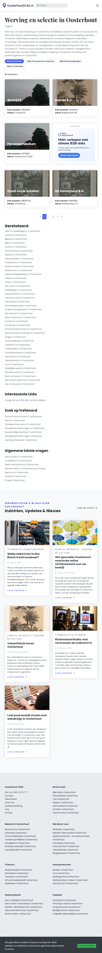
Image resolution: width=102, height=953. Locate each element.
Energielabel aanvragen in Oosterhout (25, 428)
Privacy (8, 812)
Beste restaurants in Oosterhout (22, 464)
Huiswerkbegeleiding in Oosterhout (23, 274)
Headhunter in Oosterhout (18, 270)
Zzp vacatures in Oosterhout (20, 384)
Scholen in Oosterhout (16, 321)
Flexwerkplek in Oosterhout (19, 258)
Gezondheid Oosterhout (65, 805)
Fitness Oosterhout (15, 480)
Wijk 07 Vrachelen (15, 66)
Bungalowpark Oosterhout (66, 853)
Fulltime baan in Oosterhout (19, 266)
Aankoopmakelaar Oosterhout (21, 440)
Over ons (9, 802)
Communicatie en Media (70, 635)
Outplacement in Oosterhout (20, 293)
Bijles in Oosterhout (15, 242)
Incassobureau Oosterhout (67, 907)
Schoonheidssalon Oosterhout (20, 836)
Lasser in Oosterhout (15, 278)
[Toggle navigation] (97, 6)
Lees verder (15, 590)
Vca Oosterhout (61, 873)
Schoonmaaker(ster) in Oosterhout (23, 329)
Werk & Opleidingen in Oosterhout (22, 231)
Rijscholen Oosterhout (64, 792)
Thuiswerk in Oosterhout (17, 344)
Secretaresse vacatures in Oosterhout (25, 333)
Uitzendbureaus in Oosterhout (20, 352)
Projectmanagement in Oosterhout (23, 309)
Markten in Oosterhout (17, 472)
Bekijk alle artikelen (86, 508)
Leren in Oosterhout (15, 282)
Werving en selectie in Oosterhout (22, 380)
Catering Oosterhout (16, 832)
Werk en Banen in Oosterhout (20, 376)
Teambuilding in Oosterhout (19, 340)
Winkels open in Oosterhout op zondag (25, 468)
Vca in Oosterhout (14, 364)
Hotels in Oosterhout (15, 476)
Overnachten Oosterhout (66, 846)
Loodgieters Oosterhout (17, 843)
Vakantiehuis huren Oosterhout (20, 645)
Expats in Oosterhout (16, 254)
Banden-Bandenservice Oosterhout (23, 907)
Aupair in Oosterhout (15, 235)
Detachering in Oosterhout (19, 250)
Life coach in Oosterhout (17, 286)
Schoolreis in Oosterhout (17, 325)
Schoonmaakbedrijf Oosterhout (21, 880)
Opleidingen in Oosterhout (18, 289)
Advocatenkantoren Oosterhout (22, 910)
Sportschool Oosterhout (65, 883)
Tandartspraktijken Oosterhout (21, 839)
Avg (7, 809)
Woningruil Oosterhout (64, 900)
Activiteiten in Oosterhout (18, 460)
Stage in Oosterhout (15, 337)
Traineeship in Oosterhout (18, 348)
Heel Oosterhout (14, 61)
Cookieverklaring (13, 805)
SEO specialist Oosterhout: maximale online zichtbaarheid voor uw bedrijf (73, 562)
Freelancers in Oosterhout (18, 262)
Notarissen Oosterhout (17, 873)
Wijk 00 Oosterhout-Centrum (40, 61)
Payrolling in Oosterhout (17, 301)
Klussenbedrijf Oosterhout (18, 869)
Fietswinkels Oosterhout (65, 795)
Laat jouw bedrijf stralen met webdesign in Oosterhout (27, 717)
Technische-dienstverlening (25, 549)
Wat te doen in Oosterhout (19, 456)
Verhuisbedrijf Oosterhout (18, 849)
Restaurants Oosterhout (17, 829)
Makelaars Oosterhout (16, 883)
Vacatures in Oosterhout (18, 356)
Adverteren (11, 799)
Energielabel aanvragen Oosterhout (23, 436)
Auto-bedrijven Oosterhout (19, 900)
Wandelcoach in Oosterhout (19, 372)
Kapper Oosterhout (63, 802)
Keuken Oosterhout (63, 869)
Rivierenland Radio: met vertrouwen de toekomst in (73, 641)
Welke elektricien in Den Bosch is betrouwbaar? (23, 555)
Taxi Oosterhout (61, 799)
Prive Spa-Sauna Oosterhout (67, 903)
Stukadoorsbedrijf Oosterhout (20, 846)
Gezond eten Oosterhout (66, 812)
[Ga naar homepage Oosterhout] (17, 5)
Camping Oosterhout (64, 843)
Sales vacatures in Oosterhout (20, 317)
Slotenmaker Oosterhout (18, 913)
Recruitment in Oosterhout (19, 313)
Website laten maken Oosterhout (70, 880)
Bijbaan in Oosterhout (16, 239)
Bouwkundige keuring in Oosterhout (23, 432)
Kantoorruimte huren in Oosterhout (23, 416)
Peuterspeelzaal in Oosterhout (21, 305)
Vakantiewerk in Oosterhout (19, 360)
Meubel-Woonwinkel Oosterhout (70, 832)
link (22, 400)
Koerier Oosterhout (15, 420)
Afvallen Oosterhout (63, 809)
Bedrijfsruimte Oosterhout (66, 910)
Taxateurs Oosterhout (16, 876)
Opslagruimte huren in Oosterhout (23, 424)
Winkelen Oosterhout (64, 829)
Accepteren (86, 946)
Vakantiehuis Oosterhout (65, 849)
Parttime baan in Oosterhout (20, 297)
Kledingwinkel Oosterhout (66, 876)
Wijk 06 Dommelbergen (70, 61)
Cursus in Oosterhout (16, 246)
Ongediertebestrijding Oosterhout (70, 913)
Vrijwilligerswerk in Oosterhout (20, 368)
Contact (9, 795)
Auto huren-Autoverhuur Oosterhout (24, 903)
